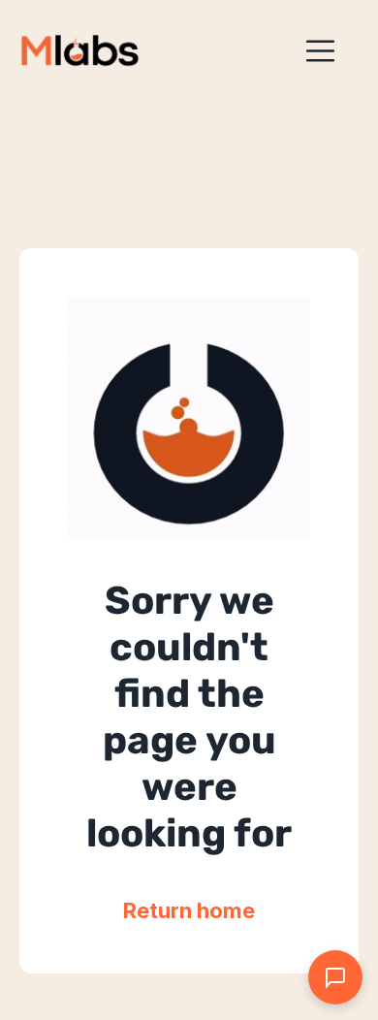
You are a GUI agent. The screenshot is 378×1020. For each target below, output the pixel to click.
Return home (189, 910)
